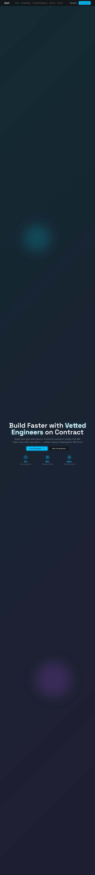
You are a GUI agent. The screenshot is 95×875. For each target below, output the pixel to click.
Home (17, 3)
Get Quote (73, 3)
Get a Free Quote (59, 448)
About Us (52, 3)
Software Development (40, 3)
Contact (60, 3)
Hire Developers (26, 3)
